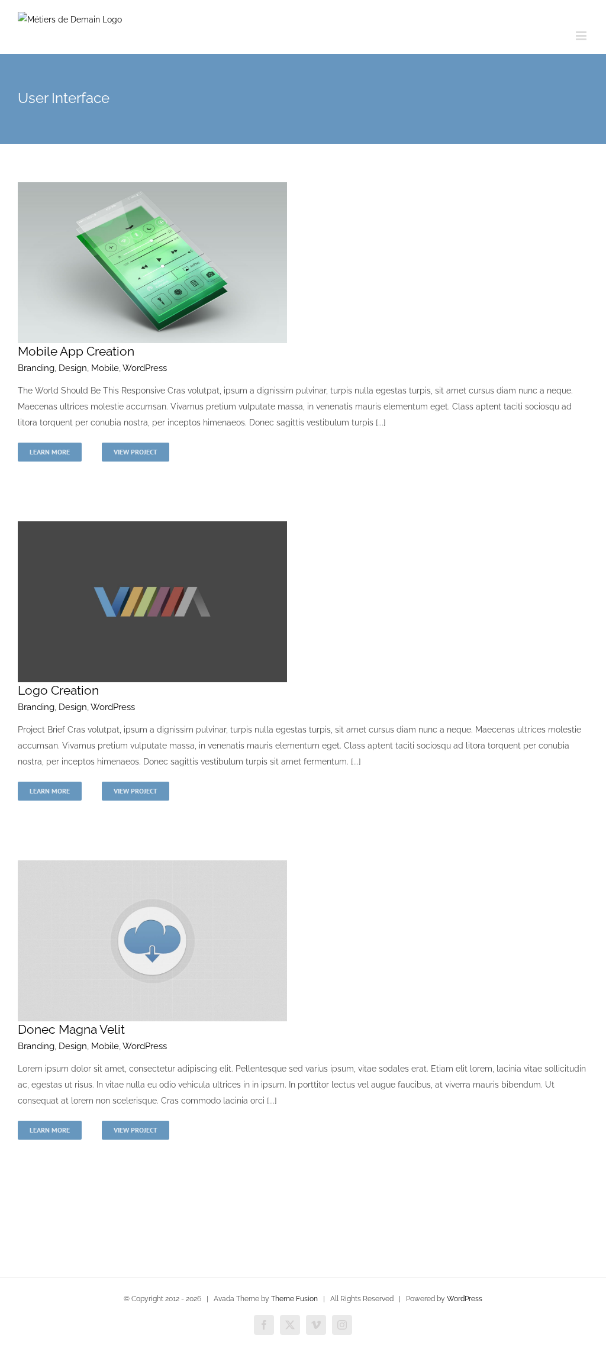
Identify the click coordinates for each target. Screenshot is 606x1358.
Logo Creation (58, 690)
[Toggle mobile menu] (582, 36)
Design (73, 368)
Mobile (105, 368)
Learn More (50, 451)
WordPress (145, 368)
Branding (36, 368)
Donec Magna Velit (71, 1029)
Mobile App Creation (76, 351)
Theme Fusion (294, 1299)
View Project (135, 451)
